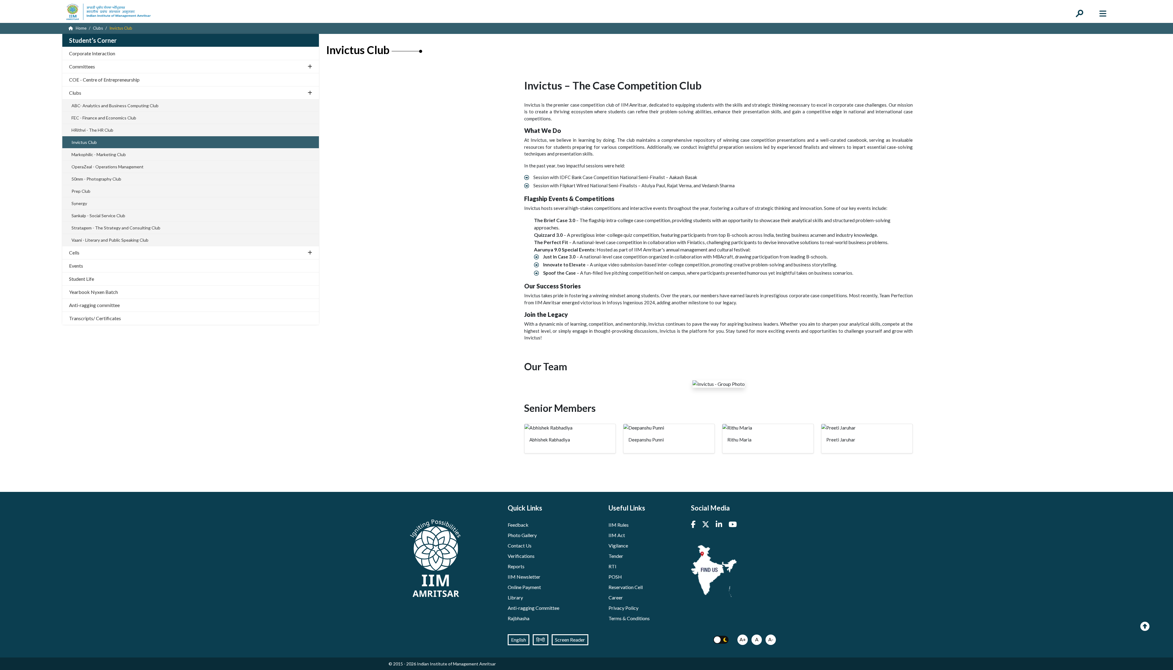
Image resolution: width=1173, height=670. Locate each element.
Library (515, 597)
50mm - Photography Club (96, 178)
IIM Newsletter (524, 577)
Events (76, 266)
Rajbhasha (518, 618)
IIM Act (616, 535)
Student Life (81, 279)
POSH (615, 577)
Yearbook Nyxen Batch (93, 292)
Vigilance (618, 545)
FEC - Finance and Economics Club (103, 117)
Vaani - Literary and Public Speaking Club (109, 240)
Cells (74, 252)
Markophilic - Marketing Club (98, 154)
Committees (82, 66)
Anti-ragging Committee (533, 608)
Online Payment (524, 587)
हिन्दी (540, 640)
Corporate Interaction (92, 53)
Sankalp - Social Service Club (98, 215)
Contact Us (520, 545)
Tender (615, 556)
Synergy (79, 203)
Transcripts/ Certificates (95, 318)
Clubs (75, 93)
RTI (612, 566)
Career (615, 597)
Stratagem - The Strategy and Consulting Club (115, 227)
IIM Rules (618, 525)
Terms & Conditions (629, 618)
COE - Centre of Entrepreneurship (104, 79)
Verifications (521, 556)
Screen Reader (570, 640)
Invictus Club (84, 142)
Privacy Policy (623, 608)
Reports (516, 566)
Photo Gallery (522, 535)
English (518, 640)
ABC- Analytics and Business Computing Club (115, 105)
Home (80, 28)
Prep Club (80, 191)
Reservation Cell (625, 587)
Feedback (518, 525)
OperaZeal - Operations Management (107, 166)
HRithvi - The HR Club (92, 130)
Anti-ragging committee (94, 305)
